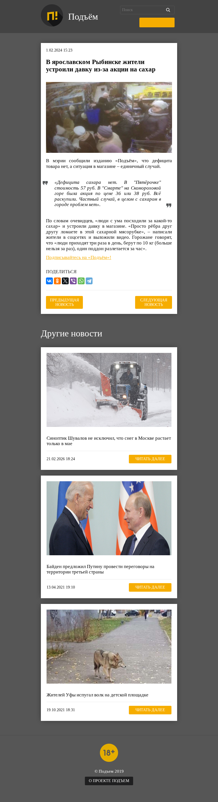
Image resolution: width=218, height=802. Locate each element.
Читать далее (150, 459)
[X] (65, 280)
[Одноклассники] (57, 280)
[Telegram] (89, 280)
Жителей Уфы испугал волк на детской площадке (97, 695)
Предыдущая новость (64, 302)
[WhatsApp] (81, 280)
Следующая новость (153, 302)
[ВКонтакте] (49, 280)
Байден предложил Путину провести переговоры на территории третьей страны (100, 569)
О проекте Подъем (109, 781)
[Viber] (73, 280)
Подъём (83, 16)
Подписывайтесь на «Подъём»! (78, 257)
